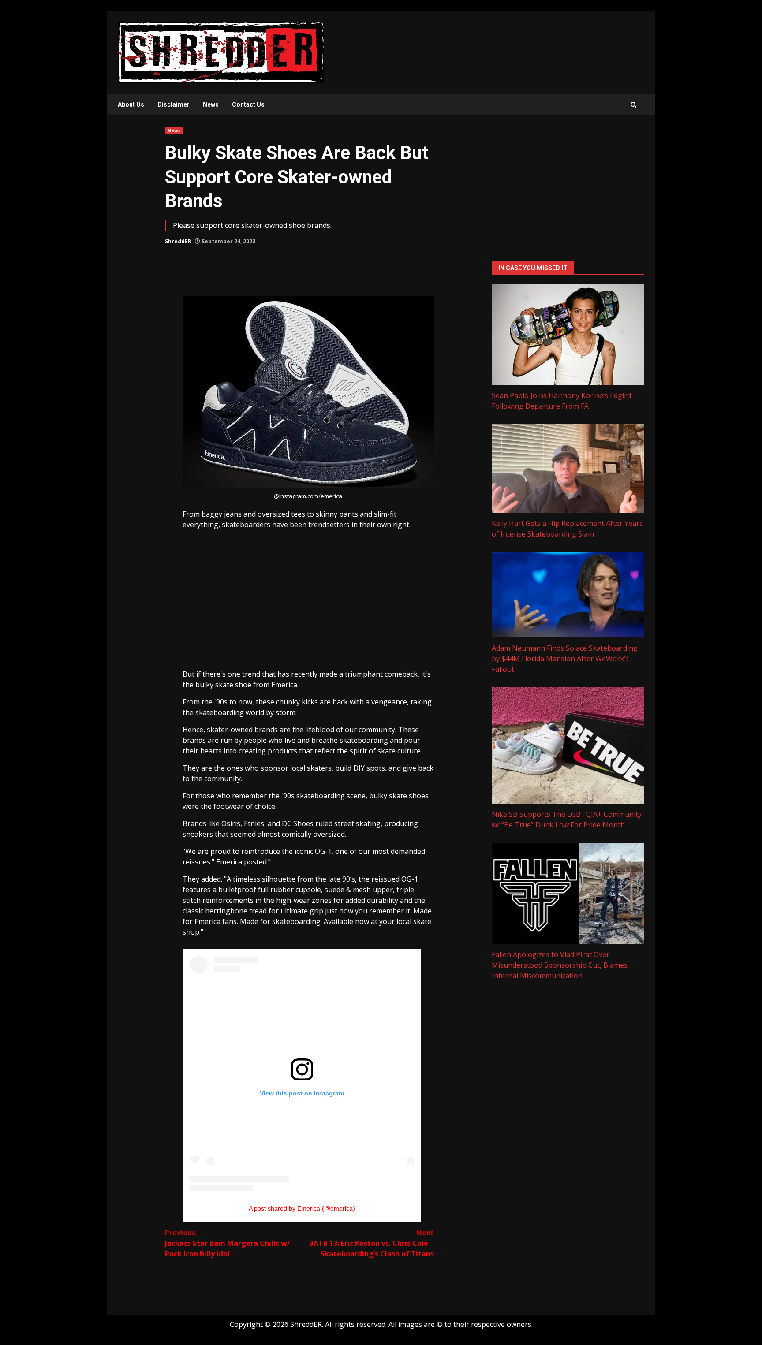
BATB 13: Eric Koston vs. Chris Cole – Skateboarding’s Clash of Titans (371, 1243)
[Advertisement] (308, 602)
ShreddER (178, 241)
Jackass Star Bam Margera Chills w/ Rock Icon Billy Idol (227, 1243)
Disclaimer (173, 104)
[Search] (633, 104)
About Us (131, 104)
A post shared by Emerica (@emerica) (302, 1208)
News (211, 104)
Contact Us (248, 104)
